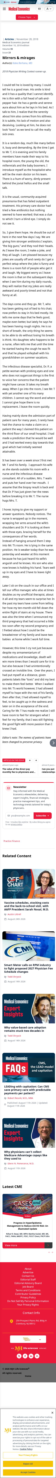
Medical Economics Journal (15, 42)
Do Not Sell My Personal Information (28, 1301)
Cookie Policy (26, 1449)
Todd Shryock (14, 976)
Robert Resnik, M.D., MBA (20, 1098)
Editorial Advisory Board (28, 1283)
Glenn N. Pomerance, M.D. (21, 1163)
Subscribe (41, 815)
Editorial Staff (28, 1279)
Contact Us (28, 1276)
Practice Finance (12, 841)
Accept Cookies (28, 1472)
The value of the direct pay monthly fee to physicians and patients (18, 771)
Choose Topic (24, 17)
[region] (28, 1443)
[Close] (52, 1412)
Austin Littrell (14, 914)
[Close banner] (52, 4)
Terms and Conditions (28, 1290)
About (28, 1268)
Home (28, 1376)
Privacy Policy (28, 1297)
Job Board (28, 1286)
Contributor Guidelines (28, 1294)
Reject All (28, 1463)
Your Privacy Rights (28, 1304)
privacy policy (16, 824)
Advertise (28, 1272)
